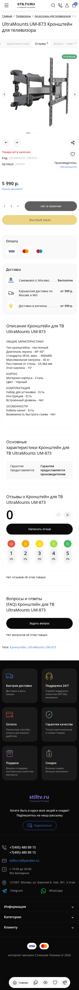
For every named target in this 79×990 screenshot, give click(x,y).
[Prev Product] (6, 142)
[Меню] (6, 5)
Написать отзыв (39, 529)
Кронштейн (18, 647)
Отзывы (41, 43)
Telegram (16, 890)
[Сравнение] (65, 982)
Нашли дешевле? (12, 189)
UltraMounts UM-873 (42, 647)
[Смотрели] (35, 982)
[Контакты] (60, 5)
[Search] (53, 5)
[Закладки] (55, 982)
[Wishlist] (72, 154)
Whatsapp (56, 890)
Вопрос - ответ (65, 43)
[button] (4, 94)
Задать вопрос (39, 623)
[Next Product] (17, 142)
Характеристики (17, 44)
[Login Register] (67, 5)
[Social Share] (72, 142)
